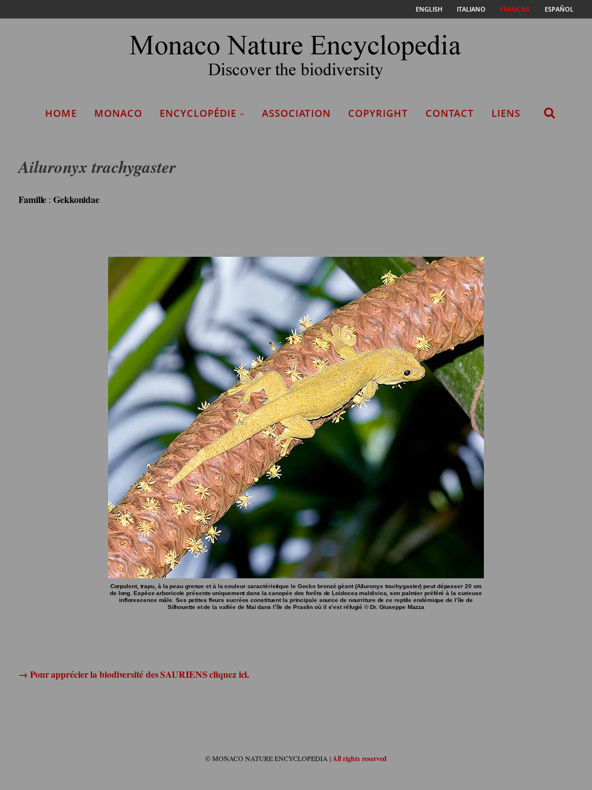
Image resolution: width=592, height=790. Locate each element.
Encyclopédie (198, 113)
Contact (450, 113)
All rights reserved (359, 758)
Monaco (118, 113)
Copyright (378, 113)
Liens (505, 113)
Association (296, 113)
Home (61, 113)
